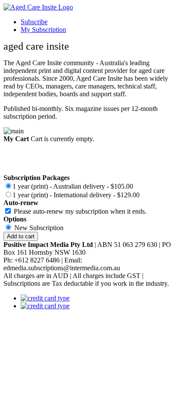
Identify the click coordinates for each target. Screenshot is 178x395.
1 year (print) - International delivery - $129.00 (76, 195)
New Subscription (39, 227)
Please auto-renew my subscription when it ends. (80, 211)
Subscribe (34, 21)
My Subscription (43, 29)
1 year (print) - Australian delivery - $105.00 (73, 186)
